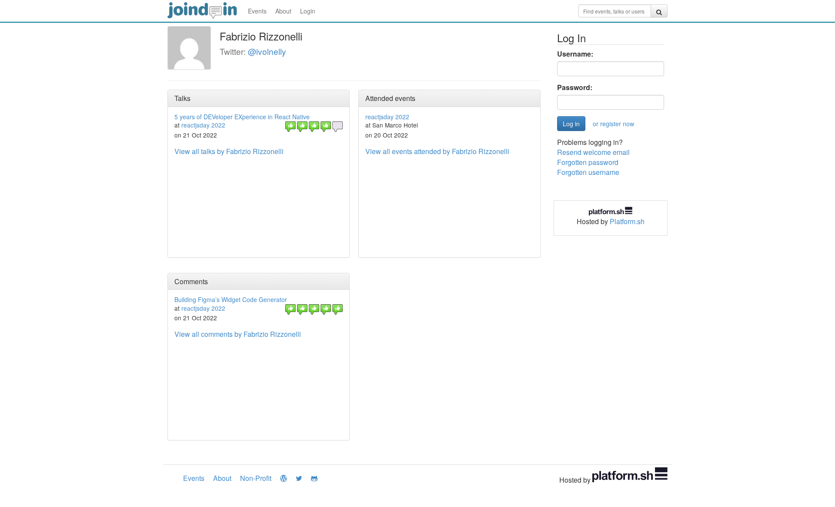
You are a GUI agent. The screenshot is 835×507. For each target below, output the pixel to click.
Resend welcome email (593, 152)
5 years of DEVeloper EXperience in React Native (242, 116)
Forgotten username (588, 172)
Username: (575, 54)
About (283, 11)
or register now (613, 123)
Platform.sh (627, 221)
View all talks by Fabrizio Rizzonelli (229, 151)
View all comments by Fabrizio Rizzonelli (237, 334)
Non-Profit (255, 478)
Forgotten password (587, 162)
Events (257, 11)
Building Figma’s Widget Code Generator (230, 299)
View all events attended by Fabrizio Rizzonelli (437, 151)
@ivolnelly (267, 51)
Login (307, 11)
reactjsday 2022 (203, 125)
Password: (574, 87)
